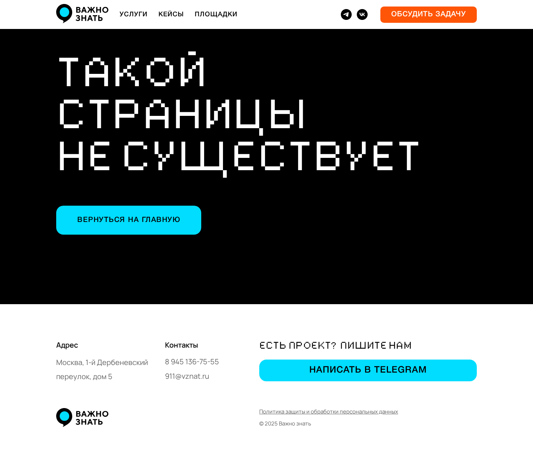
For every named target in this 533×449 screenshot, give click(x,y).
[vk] (362, 14)
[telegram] (346, 14)
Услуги (134, 14)
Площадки (216, 14)
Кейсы (171, 14)
